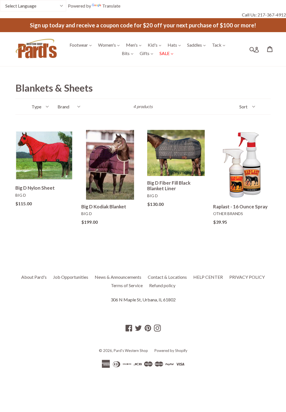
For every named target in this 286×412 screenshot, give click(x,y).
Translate (111, 5)
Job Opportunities (70, 277)
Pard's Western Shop (131, 350)
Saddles (197, 44)
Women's (110, 44)
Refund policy (162, 285)
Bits (129, 53)
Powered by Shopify (170, 350)
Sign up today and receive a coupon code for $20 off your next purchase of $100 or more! (143, 25)
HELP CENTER (208, 277)
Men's (135, 44)
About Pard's (34, 277)
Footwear (82, 44)
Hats (175, 44)
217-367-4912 (272, 14)
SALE (167, 53)
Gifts (148, 53)
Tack (220, 44)
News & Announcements (118, 277)
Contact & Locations (167, 277)
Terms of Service (127, 285)
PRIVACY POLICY (247, 277)
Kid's (156, 44)
